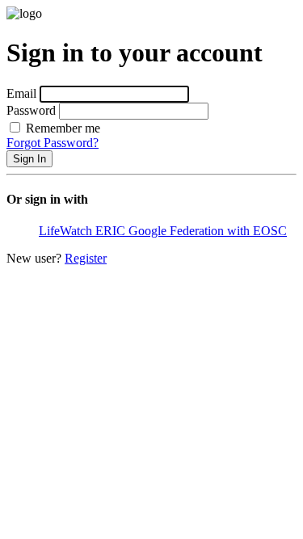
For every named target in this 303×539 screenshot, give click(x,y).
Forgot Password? (52, 142)
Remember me (61, 128)
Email (21, 93)
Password (31, 110)
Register (86, 258)
